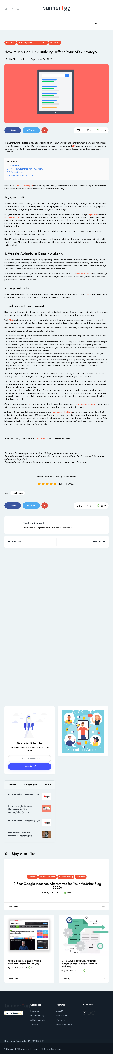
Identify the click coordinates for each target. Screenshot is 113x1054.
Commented (30, 784)
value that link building (61, 412)
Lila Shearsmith (16, 59)
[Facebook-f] (11, 9)
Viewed (12, 784)
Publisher (10, 42)
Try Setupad (40, 438)
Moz (89, 294)
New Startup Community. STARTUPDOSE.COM (24, 1041)
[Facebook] (89, 1013)
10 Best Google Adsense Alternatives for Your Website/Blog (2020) (20, 809)
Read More (13, 906)
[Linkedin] (93, 1013)
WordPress (54, 42)
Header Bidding (66, 877)
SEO (74, 146)
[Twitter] (6, 9)
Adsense (32, 877)
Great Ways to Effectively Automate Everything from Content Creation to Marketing (79, 963)
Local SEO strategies (24, 185)
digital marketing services (85, 404)
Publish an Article (64, 1024)
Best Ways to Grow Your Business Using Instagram (20, 834)
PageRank (92, 214)
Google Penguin (11, 217)
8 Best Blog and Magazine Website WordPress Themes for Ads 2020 (24, 962)
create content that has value (64, 335)
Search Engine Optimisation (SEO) (32, 42)
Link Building (18, 493)
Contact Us (61, 1020)
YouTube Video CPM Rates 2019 (23, 794)
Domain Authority (84, 273)
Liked (48, 784)
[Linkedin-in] (17, 9)
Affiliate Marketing (47, 877)
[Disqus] (56, 584)
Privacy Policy (62, 1015)
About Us (60, 1010)
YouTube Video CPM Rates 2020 (24, 820)
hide (19, 162)
